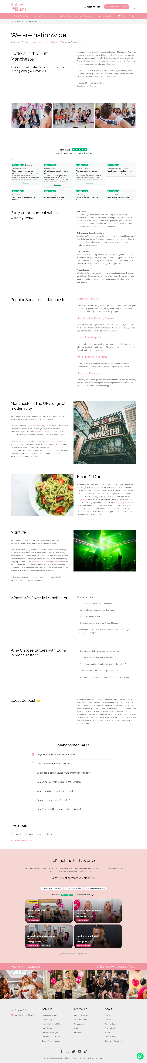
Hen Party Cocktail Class (51, 1024)
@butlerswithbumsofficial (116, 966)
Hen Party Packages (50, 1032)
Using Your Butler (80, 1020)
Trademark (109, 1032)
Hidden (56, 562)
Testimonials (78, 1032)
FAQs (76, 1028)
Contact (108, 1020)
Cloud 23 (105, 511)
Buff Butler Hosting (88, 298)
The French (101, 493)
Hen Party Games (49, 1028)
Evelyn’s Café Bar (126, 502)
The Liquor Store (118, 508)
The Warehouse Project (41, 562)
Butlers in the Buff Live (51, 1037)
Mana (121, 487)
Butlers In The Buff (49, 1015)
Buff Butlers (44, 556)
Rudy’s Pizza (82, 499)
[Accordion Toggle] (33, 754)
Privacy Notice (110, 1028)
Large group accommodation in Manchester (43, 42)
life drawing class (33, 426)
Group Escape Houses (51, 1041)
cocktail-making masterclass (55, 441)
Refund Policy (110, 1037)
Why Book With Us (81, 1015)
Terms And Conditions (113, 1041)
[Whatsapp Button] (140, 1056)
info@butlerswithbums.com (26, 1015)
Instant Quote (116, 7)
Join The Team (110, 1024)
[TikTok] (85, 1051)
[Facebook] (61, 1051)
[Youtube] (79, 1051)
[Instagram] (67, 1051)
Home (13, 21)
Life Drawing (47, 1020)
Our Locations (79, 1024)
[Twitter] (73, 1051)
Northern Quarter (42, 432)
